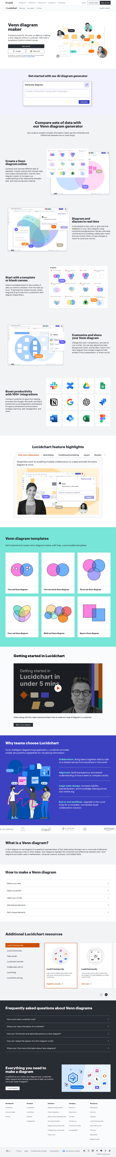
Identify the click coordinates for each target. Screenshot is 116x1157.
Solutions (31, 3)
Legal (26, 1151)
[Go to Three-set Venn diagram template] (94, 573)
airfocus (29, 1116)
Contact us (73, 1121)
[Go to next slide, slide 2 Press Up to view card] (106, 994)
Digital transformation (55, 1107)
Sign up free (105, 3)
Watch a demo (105, 8)
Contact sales (93, 3)
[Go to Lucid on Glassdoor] (105, 1151)
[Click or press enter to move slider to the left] (11, 454)
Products (22, 3)
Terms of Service (28, 55)
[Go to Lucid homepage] (11, 2)
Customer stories (75, 1125)
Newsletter (94, 1134)
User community (96, 1125)
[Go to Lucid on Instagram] (93, 1151)
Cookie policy (54, 1151)
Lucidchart (30, 1112)
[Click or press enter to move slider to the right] (105, 454)
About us (72, 1107)
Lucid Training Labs (96, 1121)
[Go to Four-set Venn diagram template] (22, 617)
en (9, 1151)
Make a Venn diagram (23, 725)
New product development (57, 1116)
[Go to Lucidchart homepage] (11, 8)
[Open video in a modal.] (58, 688)
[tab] (29, 454)
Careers (71, 1116)
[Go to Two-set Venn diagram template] (22, 573)
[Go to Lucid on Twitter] (88, 1151)
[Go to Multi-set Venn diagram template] (58, 617)
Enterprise (61, 3)
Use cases (30, 8)
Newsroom (72, 1112)
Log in (84, 3)
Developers (94, 1107)
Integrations (31, 1121)
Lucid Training (12, 1088)
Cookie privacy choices (39, 1151)
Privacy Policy (31, 56)
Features (22, 8)
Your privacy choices (72, 1151)
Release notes (95, 1139)
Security (93, 1112)
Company (51, 3)
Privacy (18, 1151)
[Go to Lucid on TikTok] (110, 1151)
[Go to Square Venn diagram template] (94, 617)
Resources (41, 3)
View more (51, 1134)
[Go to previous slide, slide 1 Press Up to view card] (101, 994)
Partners (93, 1130)
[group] (58, 491)
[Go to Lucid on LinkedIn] (84, 1151)
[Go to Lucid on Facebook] (97, 1151)
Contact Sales (10, 1112)
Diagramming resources (56, 1125)
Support (93, 1116)
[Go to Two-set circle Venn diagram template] (58, 573)
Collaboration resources (56, 1130)
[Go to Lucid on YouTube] (101, 1151)
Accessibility (73, 1130)
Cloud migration (53, 1112)
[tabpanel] (60, 965)
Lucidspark (30, 1107)
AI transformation (54, 1121)
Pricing (39, 8)
